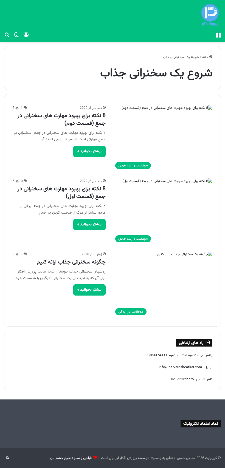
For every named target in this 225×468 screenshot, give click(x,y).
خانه (205, 57)
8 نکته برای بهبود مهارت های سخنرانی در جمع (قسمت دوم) (62, 119)
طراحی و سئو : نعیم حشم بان (71, 458)
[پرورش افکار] (210, 15)
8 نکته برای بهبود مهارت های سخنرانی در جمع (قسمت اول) (62, 193)
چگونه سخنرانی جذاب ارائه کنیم (71, 262)
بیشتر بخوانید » (89, 151)
